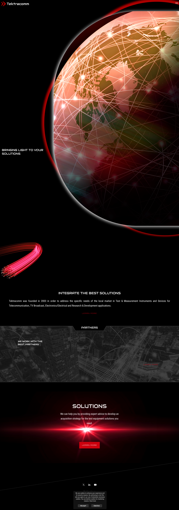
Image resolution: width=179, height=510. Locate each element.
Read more (93, 501)
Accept (83, 506)
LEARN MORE (89, 313)
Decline (97, 506)
